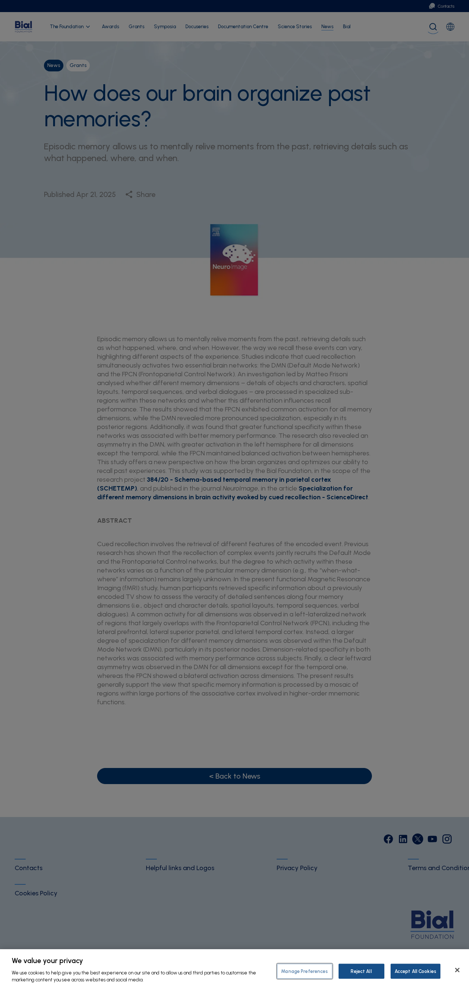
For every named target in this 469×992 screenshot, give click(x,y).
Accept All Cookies (415, 971)
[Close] (457, 970)
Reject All (361, 971)
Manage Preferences (304, 971)
